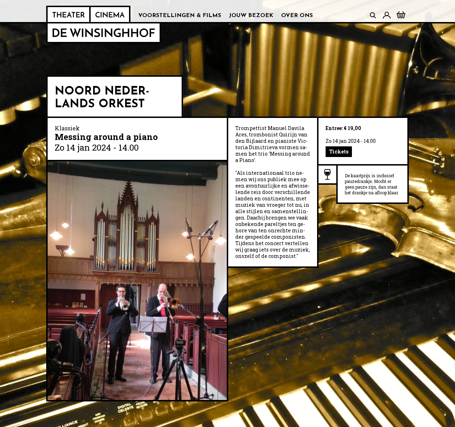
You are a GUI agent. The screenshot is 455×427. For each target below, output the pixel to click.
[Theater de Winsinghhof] (68, 14)
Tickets (338, 151)
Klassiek (67, 128)
